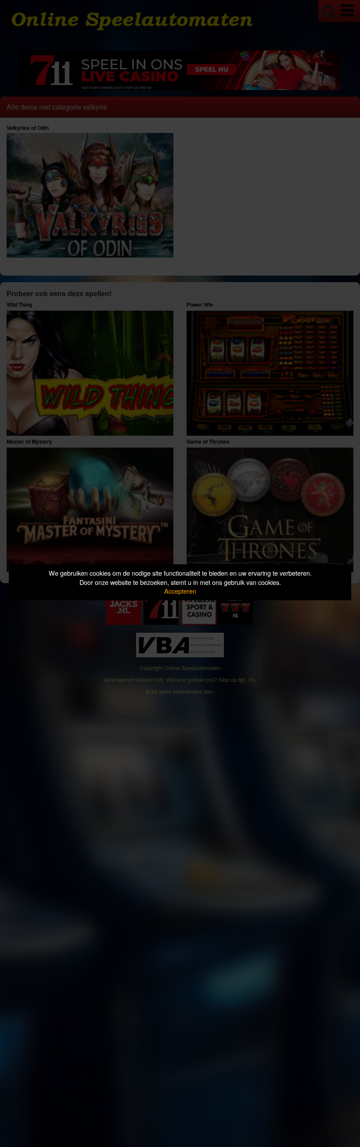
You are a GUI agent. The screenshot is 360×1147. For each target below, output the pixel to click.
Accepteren (180, 590)
